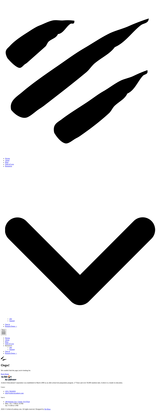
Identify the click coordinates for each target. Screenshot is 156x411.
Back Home (5, 374)
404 (10, 319)
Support (12, 321)
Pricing (7, 158)
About (7, 160)
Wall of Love (9, 164)
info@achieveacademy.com (14, 393)
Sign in (7, 324)
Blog (6, 162)
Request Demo (11, 326)
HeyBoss (47, 409)
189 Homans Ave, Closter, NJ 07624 (17, 402)
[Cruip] (78, 155)
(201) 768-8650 (10, 391)
